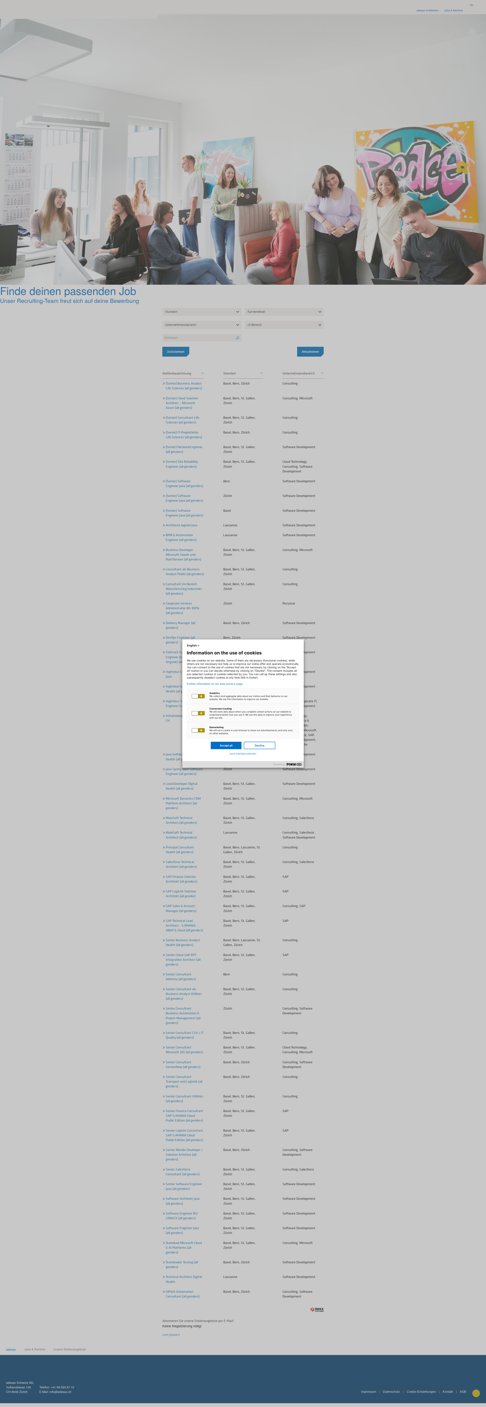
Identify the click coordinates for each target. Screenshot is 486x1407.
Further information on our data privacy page (215, 683)
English (192, 645)
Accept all (226, 745)
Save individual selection (243, 753)
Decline (259, 745)
